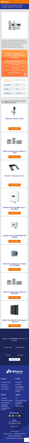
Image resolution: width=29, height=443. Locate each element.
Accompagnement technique (5, 408)
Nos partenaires (5, 386)
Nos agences (4, 384)
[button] (14, 359)
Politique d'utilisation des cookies (14, 438)
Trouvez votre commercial (18, 403)
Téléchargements (19, 406)
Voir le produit (14, 185)
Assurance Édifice (5, 402)
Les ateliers (4, 398)
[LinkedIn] (9, 415)
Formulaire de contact (20, 400)
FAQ (16, 398)
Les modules (18, 382)
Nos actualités (4, 389)
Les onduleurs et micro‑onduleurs (19, 387)
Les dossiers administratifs (4, 405)
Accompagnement (20, 347)
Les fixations (18, 384)
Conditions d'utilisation (20, 433)
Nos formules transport (7, 400)
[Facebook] (13, 415)
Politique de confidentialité (14, 436)
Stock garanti (20, 355)
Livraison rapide (8, 347)
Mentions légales (7, 433)
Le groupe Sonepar (5, 382)
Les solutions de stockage (19, 390)
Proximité (8, 355)
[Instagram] (16, 415)
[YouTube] (19, 415)
